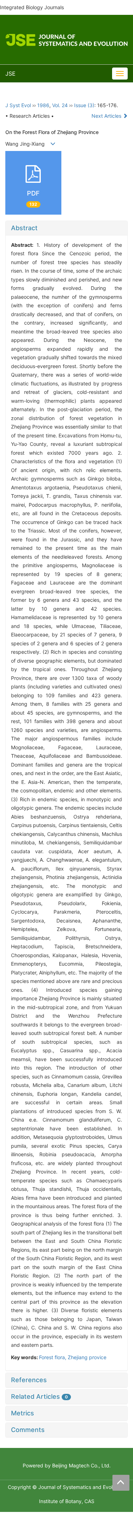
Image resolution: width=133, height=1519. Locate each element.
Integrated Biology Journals (32, 7)
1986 (43, 105)
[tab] (66, 228)
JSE (10, 73)
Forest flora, (53, 1357)
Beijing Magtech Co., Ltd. (81, 1465)
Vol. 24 (60, 105)
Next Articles (107, 116)
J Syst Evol (18, 105)
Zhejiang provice (87, 1357)
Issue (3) (84, 105)
